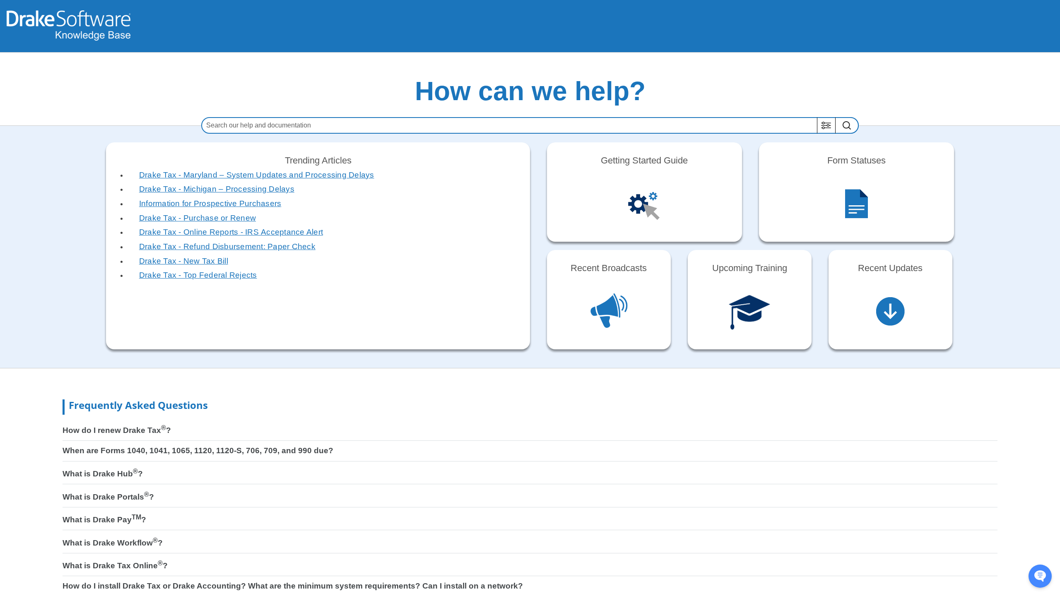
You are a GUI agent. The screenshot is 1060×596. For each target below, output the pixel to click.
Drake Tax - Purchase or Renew (197, 218)
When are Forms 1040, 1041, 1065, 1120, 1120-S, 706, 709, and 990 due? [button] (198, 450)
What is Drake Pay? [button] (104, 519)
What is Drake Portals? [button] (108, 497)
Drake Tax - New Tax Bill (183, 261)
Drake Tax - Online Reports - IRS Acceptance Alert (231, 232)
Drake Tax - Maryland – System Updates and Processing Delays (256, 175)
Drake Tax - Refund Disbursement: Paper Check (227, 246)
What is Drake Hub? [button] (103, 473)
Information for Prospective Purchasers (210, 203)
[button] (826, 125)
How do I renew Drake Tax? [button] (117, 430)
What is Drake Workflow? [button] (113, 542)
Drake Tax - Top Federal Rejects (198, 275)
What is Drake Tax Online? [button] (115, 565)
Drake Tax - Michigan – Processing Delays (216, 189)
